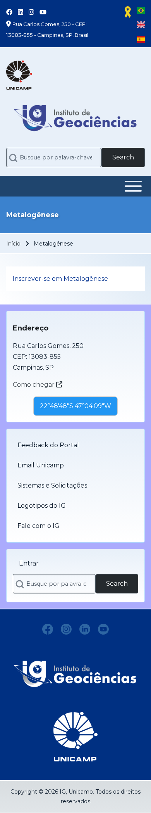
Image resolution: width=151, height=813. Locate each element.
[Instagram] (66, 629)
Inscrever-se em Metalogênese (60, 278)
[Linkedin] (85, 629)
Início (13, 243)
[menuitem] (75, 445)
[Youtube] (103, 629)
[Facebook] (47, 629)
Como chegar (34, 384)
